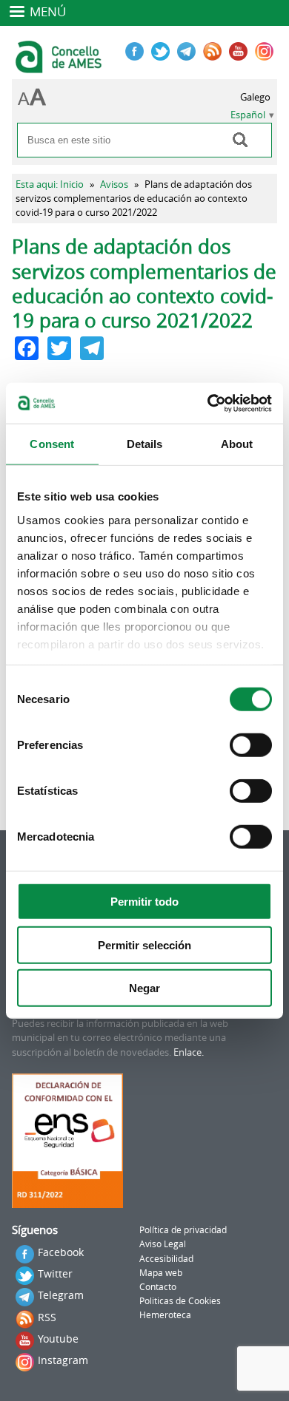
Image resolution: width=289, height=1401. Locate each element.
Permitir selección (144, 944)
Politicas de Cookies (180, 1300)
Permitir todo (144, 901)
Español (247, 115)
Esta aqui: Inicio (50, 184)
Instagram (63, 1360)
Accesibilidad (166, 1258)
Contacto (157, 1286)
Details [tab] (145, 444)
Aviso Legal (162, 1243)
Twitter (55, 1273)
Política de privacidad (183, 1229)
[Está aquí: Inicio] (60, 66)
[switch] (251, 745)
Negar (144, 988)
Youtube (58, 1339)
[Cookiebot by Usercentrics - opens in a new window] (208, 403)
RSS (47, 1317)
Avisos (114, 184)
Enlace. (188, 1052)
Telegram (61, 1295)
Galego (255, 97)
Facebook (61, 1252)
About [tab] (237, 444)
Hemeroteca (165, 1314)
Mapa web (160, 1272)
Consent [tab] (52, 444)
